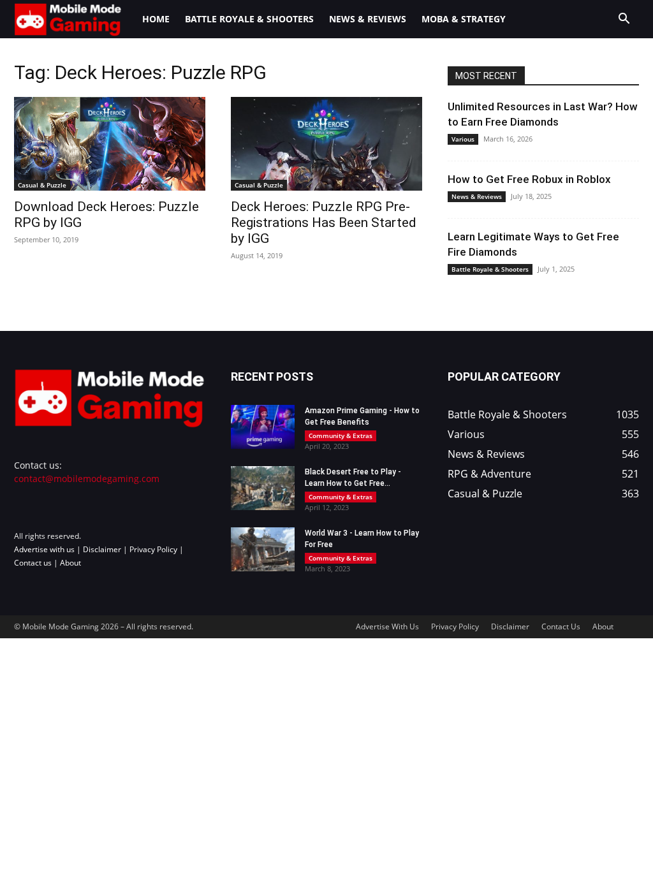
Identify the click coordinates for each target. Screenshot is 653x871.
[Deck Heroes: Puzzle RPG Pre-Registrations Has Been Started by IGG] (326, 144)
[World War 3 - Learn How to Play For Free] (263, 549)
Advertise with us (44, 549)
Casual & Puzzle (42, 184)
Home (156, 19)
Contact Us (560, 626)
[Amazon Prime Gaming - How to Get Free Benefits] (263, 427)
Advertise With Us (387, 626)
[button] (623, 20)
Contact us (33, 562)
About (70, 562)
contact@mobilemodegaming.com (86, 478)
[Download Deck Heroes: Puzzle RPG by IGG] (109, 144)
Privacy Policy (153, 549)
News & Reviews (367, 19)
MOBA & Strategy (464, 19)
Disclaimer (102, 549)
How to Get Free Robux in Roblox (529, 179)
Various (462, 139)
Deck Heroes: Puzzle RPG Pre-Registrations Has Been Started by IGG (323, 222)
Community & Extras (340, 435)
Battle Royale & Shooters (249, 19)
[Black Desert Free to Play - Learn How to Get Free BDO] (263, 488)
